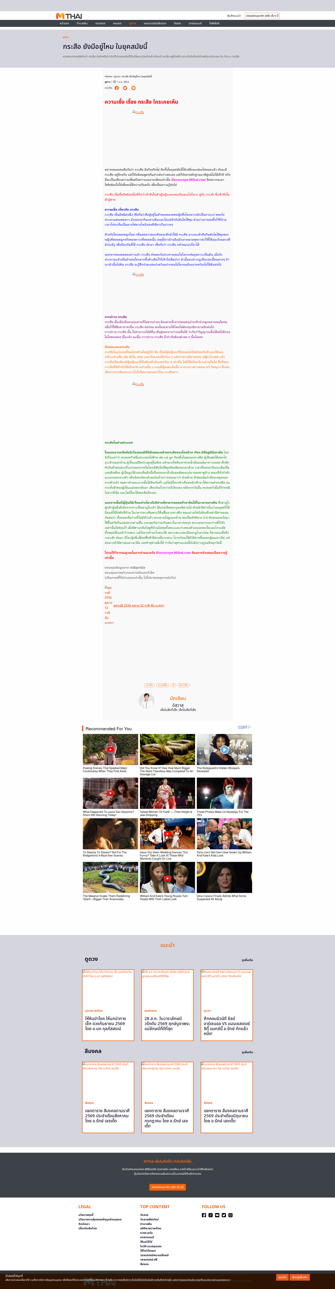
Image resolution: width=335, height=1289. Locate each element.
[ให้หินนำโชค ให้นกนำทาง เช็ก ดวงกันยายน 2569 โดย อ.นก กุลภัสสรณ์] (108, 988)
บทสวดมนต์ (195, 23)
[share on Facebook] (117, 88)
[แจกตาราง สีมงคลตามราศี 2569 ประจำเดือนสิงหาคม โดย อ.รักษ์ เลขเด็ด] (108, 1080)
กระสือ (149, 685)
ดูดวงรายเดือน (94, 1011)
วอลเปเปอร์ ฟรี (148, 1260)
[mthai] (69, 15)
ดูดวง (65, 37)
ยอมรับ (282, 1277)
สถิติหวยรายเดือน (150, 1228)
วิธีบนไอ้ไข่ (146, 1242)
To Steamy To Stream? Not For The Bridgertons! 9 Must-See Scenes (105, 853)
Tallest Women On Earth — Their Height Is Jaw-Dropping (166, 813)
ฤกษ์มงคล (150, 1011)
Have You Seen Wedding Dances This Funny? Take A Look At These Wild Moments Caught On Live (164, 855)
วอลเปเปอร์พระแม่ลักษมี (154, 1255)
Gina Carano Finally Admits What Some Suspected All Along (221, 897)
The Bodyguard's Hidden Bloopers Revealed (218, 769)
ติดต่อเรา (84, 1224)
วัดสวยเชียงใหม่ (149, 1219)
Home (108, 76)
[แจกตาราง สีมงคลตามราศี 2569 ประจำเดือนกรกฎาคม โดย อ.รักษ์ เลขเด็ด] (167, 1080)
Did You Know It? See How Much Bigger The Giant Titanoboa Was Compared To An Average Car (166, 771)
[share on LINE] (133, 88)
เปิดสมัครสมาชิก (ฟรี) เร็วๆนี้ (168, 1187)
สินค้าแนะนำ (234, 16)
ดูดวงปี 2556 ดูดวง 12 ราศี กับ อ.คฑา (138, 605)
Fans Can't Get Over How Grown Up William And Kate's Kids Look (224, 853)
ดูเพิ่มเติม (247, 960)
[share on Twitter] (125, 88)
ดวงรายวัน (146, 1233)
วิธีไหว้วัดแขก (148, 1251)
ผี (173, 685)
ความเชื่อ (162, 685)
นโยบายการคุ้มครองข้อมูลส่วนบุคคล (100, 1219)
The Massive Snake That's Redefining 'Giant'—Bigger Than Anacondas (106, 897)
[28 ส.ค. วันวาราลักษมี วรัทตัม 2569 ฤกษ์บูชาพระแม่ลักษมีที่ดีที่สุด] (167, 988)
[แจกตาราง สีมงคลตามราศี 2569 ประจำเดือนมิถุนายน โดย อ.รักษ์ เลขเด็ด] (226, 1080)
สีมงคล (89, 1103)
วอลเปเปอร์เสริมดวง (155, 23)
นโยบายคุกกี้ (86, 1215)
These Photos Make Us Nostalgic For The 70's (223, 813)
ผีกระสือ (183, 685)
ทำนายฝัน (82, 23)
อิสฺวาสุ (178, 705)
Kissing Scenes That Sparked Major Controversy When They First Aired (105, 769)
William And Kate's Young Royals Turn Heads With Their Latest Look (164, 897)
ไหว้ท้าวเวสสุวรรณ (151, 1246)
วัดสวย (177, 23)
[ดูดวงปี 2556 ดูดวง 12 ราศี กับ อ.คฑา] (109, 605)
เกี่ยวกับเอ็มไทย (88, 1228)
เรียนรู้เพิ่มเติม (300, 1277)
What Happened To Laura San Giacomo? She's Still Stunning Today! (108, 813)
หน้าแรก (64, 23)
